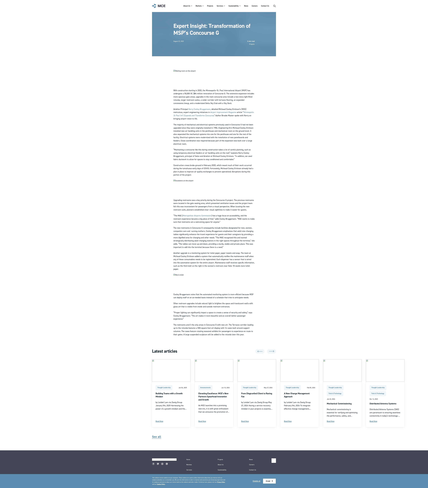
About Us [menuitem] (186, 6)
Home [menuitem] (188, 460)
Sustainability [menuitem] (233, 6)
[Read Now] (171, 393)
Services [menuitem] (220, 6)
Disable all (256, 481)
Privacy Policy (221, 482)
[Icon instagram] (162, 463)
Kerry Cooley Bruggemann (199, 109)
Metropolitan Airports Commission (197, 215)
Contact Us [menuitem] (265, 6)
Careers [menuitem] (254, 6)
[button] (259, 351)
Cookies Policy (161, 484)
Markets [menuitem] (199, 6)
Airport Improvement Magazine (223, 112)
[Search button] (274, 6)
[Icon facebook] (153, 463)
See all (156, 437)
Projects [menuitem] (210, 6)
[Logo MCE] (158, 6)
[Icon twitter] (157, 463)
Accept (268, 481)
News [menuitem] (246, 6)
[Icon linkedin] (166, 463)
